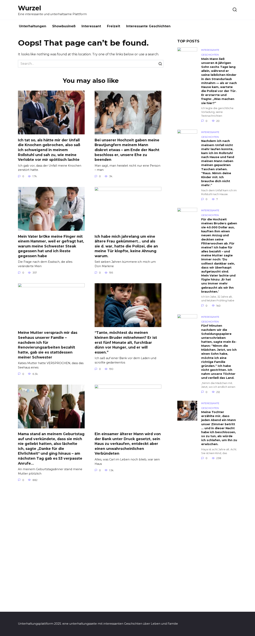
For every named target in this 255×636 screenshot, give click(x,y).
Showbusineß (64, 26)
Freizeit (113, 26)
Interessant (91, 26)
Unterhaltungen (32, 26)
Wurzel (29, 8)
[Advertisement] (207, 538)
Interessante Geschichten (148, 26)
